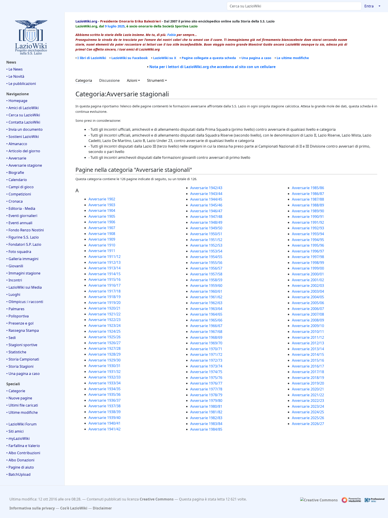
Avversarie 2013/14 (308, 348)
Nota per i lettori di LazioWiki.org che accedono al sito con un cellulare (212, 66)
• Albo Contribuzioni (23, 452)
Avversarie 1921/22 (104, 314)
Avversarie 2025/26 (308, 417)
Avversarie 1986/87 (308, 193)
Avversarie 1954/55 (206, 256)
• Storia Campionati (22, 359)
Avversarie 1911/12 (104, 256)
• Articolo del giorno (23, 150)
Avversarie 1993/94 (308, 233)
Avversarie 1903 (101, 204)
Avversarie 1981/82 (206, 412)
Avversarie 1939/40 (104, 417)
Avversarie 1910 (101, 245)
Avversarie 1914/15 (104, 273)
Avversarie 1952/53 (206, 245)
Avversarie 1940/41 (104, 423)
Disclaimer (102, 508)
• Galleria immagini (22, 258)
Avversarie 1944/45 (206, 199)
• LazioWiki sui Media (24, 287)
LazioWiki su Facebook (129, 57)
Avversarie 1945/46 (206, 205)
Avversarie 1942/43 (206, 187)
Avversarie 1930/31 (104, 365)
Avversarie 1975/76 (206, 377)
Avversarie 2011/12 (308, 337)
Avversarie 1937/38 (104, 405)
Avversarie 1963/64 (206, 308)
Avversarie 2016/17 (308, 366)
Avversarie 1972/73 (206, 360)
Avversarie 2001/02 (308, 279)
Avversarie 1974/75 (206, 371)
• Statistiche (16, 352)
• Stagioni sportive (21, 344)
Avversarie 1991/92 (308, 222)
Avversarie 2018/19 (308, 377)
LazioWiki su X (164, 57)
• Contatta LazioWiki (23, 122)
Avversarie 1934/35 (104, 388)
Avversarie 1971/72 (206, 354)
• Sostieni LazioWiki (22, 136)
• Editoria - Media (20, 208)
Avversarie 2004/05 (308, 296)
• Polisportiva (17, 316)
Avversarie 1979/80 (206, 400)
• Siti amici (15, 431)
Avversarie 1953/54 (206, 251)
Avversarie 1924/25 (104, 331)
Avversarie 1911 (101, 250)
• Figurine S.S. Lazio (22, 237)
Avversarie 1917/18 (104, 291)
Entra (369, 6)
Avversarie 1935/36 (104, 394)
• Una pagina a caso (23, 373)
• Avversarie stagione (24, 165)
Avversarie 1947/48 (206, 216)
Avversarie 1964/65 (206, 314)
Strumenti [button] (155, 80)
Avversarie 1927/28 (104, 348)
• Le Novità (15, 76)
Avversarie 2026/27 (308, 423)
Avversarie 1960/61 (206, 291)
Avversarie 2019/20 (308, 383)
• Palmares (15, 308)
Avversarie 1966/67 (206, 325)
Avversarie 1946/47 (206, 210)
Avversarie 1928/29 (104, 354)
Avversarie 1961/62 (206, 296)
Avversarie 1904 (101, 210)
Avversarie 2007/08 (308, 314)
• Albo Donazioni (20, 460)
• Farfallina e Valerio (23, 445)
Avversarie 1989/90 (308, 210)
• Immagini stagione (23, 273)
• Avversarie (16, 158)
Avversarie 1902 (101, 199)
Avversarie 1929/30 (104, 360)
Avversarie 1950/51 (206, 233)
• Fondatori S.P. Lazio (23, 244)
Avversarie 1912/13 (104, 262)
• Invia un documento (24, 129)
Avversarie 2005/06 (308, 302)
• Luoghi (13, 294)
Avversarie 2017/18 (308, 371)
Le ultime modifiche (293, 57)
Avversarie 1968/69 (206, 337)
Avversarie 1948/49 (206, 222)
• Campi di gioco (20, 186)
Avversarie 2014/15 (308, 354)
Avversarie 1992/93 (308, 228)
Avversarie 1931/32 (104, 371)
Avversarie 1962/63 (206, 302)
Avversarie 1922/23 (104, 319)
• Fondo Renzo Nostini (25, 230)
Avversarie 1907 (101, 227)
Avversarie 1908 (101, 233)
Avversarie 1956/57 (206, 268)
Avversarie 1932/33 (104, 377)
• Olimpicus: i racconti (24, 301)
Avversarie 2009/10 (308, 325)
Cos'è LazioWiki (73, 508)
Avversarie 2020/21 (308, 389)
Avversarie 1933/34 (104, 383)
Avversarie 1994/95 (308, 239)
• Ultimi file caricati (22, 405)
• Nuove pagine (19, 398)
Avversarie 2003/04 (308, 291)
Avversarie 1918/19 (104, 296)
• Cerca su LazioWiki (23, 115)
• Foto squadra (18, 251)
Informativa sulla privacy (32, 508)
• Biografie (15, 172)
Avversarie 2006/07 (308, 308)
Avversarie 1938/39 (104, 411)
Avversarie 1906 (101, 221)
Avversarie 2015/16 (308, 360)
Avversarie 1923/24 (104, 325)
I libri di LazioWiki (91, 57)
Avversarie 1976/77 (206, 383)
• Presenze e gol (19, 323)
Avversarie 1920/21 (104, 308)
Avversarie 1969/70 (206, 343)
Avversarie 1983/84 (206, 423)
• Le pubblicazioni (21, 83)
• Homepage (16, 100)
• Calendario (16, 179)
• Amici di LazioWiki (22, 107)
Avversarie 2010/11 (308, 331)
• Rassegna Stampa (22, 330)
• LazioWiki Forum (21, 424)
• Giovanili (14, 265)
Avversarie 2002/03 (308, 285)
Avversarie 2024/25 (308, 412)
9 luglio (111, 26)
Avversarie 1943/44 (206, 193)
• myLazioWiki (18, 438)
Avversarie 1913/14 (104, 268)
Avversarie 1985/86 (308, 187)
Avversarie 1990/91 (308, 216)
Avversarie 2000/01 (308, 274)
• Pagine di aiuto (20, 467)
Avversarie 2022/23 (308, 400)
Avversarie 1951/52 (206, 239)
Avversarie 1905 (101, 216)
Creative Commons (157, 499)
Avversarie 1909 (101, 239)
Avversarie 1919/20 (104, 302)
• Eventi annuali (19, 222)
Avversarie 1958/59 (206, 279)
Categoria (83, 80)
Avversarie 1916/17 (104, 285)
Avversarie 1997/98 (308, 256)
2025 (121, 26)
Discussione (109, 80)
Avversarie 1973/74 (206, 366)
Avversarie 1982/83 (206, 417)
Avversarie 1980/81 (206, 406)
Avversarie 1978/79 (206, 394)
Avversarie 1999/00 (308, 268)
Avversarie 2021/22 (308, 394)
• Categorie (15, 390)
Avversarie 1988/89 (308, 205)
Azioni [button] (132, 80)
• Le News (14, 69)
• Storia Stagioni (19, 366)
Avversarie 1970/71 (206, 348)
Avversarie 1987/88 (308, 199)
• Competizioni (18, 194)
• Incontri (14, 280)
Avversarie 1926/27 (104, 342)
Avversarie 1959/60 (206, 285)
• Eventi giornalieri (21, 215)
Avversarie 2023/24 (308, 406)
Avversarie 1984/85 (206, 429)
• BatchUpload (18, 474)
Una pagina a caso (256, 57)
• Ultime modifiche (22, 412)
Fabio (171, 34)
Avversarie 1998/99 (308, 262)
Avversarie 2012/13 (308, 343)
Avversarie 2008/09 (308, 320)
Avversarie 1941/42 (104, 429)
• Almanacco (16, 143)
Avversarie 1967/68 (206, 331)
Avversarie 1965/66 (206, 320)
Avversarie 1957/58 (206, 274)
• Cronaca (14, 201)
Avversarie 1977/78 (206, 389)
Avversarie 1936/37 (104, 400)
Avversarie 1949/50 (206, 228)
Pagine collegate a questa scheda (209, 57)
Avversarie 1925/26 (104, 336)
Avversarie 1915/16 (104, 279)
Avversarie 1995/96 (308, 245)
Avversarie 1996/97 (308, 251)
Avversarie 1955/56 (206, 262)
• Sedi (11, 337)
